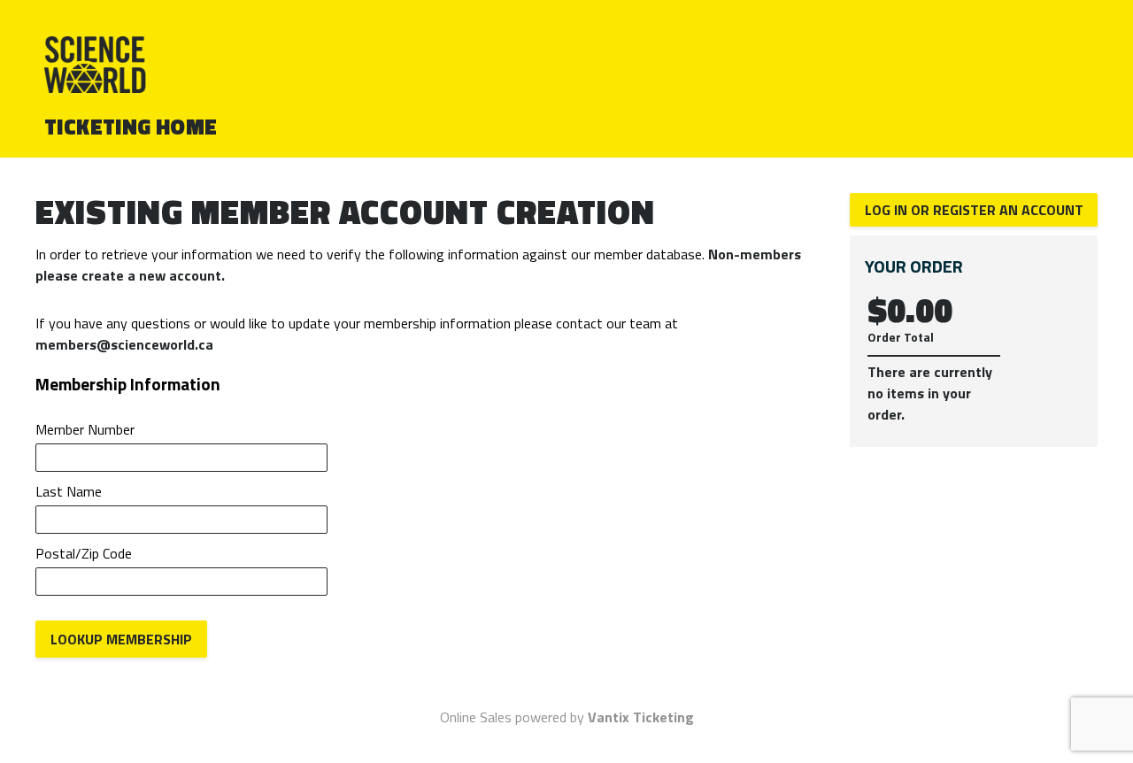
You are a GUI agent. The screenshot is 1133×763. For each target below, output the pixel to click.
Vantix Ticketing (641, 717)
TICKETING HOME (131, 127)
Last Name (68, 491)
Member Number (85, 429)
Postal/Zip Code (83, 553)
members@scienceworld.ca (124, 344)
